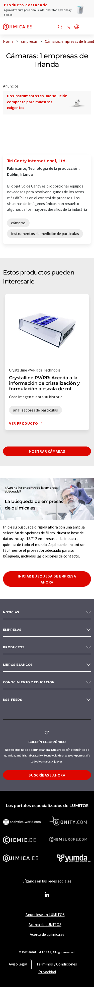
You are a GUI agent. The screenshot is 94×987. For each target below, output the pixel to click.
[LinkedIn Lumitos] (47, 894)
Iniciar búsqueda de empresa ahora (47, 579)
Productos (13, 647)
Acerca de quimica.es (47, 934)
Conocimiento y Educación (29, 682)
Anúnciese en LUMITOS (45, 914)
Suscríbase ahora (47, 775)
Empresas (12, 630)
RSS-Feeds (12, 700)
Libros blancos (18, 664)
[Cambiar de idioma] (76, 27)
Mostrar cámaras (47, 451)
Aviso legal (18, 964)
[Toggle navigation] (87, 27)
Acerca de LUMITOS (45, 924)
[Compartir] (68, 27)
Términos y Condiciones (56, 964)
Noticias (11, 612)
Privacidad (47, 971)
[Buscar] (60, 27)
